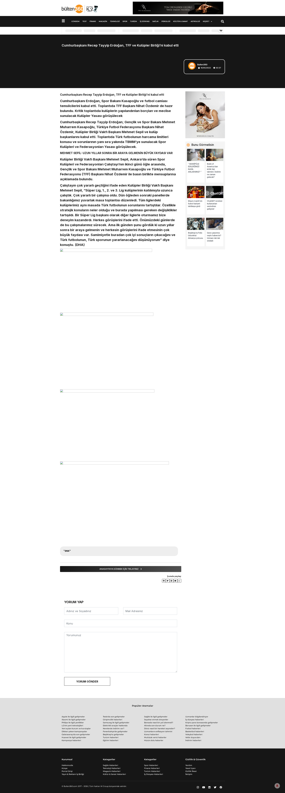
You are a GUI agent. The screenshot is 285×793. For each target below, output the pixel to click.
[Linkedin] (209, 787)
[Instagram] (197, 787)
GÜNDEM (75, 21)
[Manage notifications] (277, 785)
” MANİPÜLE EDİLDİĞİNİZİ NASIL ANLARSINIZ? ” (195, 168)
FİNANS (93, 21)
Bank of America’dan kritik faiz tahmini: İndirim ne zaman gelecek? (214, 170)
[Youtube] (203, 787)
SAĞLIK (155, 21)
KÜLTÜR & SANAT (180, 21)
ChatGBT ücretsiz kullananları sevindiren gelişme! (214, 205)
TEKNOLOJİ (115, 21)
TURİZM (133, 21)
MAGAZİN (103, 21)
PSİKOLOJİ (165, 21)
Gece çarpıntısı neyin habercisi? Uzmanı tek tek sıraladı (214, 237)
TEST (84, 21)
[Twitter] (215, 787)
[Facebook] (220, 787)
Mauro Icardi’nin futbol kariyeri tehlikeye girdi (195, 203)
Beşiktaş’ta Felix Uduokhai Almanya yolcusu (195, 235)
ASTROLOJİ (195, 21)
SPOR (125, 21)
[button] (222, 21)
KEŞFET (206, 21)
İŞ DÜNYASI (144, 21)
